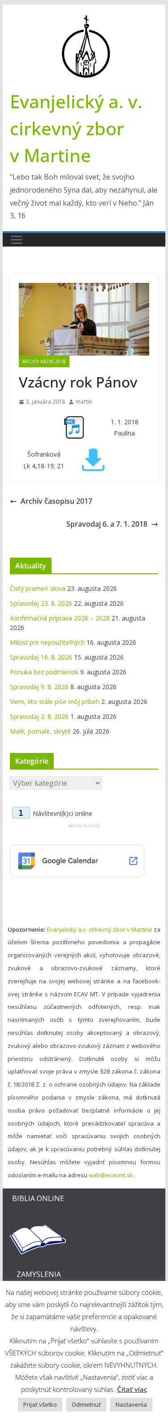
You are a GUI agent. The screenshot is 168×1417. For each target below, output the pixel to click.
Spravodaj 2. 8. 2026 (39, 716)
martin (84, 401)
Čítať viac (132, 1389)
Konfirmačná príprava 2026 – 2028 (60, 618)
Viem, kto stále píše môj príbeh (54, 701)
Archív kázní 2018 (44, 361)
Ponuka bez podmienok (44, 672)
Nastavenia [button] (131, 1404)
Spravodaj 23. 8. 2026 (41, 603)
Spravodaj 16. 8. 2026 (41, 657)
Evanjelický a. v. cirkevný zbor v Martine (76, 128)
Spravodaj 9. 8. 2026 (39, 686)
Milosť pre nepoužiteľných (47, 642)
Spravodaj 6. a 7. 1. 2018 (106, 524)
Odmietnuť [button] (86, 1404)
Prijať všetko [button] (40, 1404)
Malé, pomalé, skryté (40, 731)
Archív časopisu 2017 (56, 501)
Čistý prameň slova (37, 588)
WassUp (91, 825)
